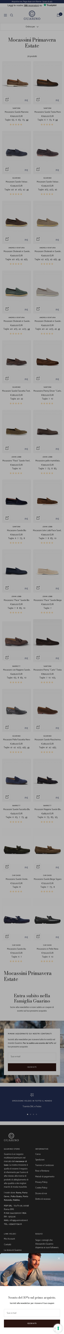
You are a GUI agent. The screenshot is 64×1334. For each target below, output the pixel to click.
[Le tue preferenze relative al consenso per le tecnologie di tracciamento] (58, 1328)
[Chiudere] (59, 1258)
